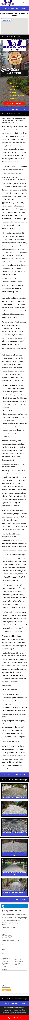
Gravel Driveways (21, 1012)
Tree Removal (15, 1010)
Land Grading (6, 1012)
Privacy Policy (18, 1013)
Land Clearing (13, 1012)
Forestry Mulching (7, 1010)
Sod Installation (8, 1009)
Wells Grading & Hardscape (10, 1007)
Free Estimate (11, 1013)
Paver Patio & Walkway (18, 1009)
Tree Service (22, 1010)
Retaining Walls (20, 1007)
